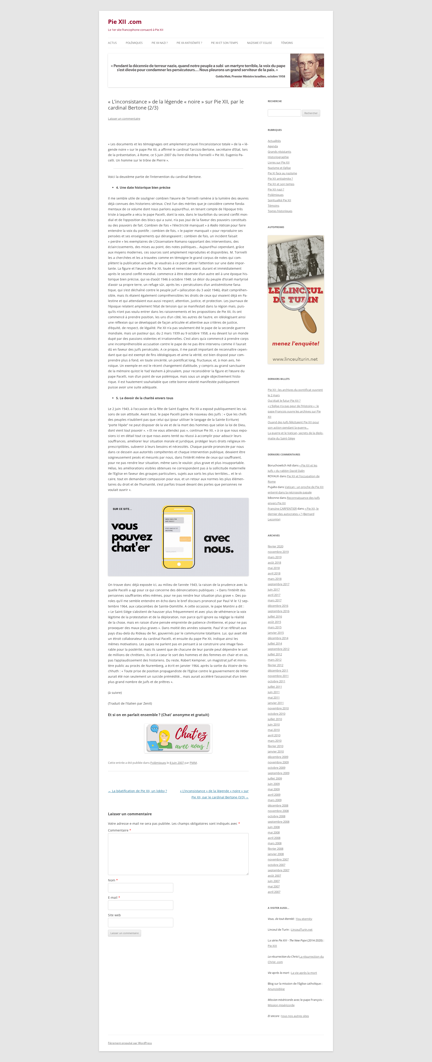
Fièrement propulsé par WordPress (130, 1043)
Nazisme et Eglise (259, 43)
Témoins (287, 43)
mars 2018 (274, 579)
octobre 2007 (276, 865)
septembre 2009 (278, 773)
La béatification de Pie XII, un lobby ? (137, 791)
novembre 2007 (278, 859)
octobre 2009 (276, 768)
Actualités (274, 141)
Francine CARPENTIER (282, 508)
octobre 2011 (276, 681)
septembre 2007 (278, 870)
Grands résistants (279, 152)
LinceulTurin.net (302, 930)
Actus (112, 43)
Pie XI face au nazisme (282, 173)
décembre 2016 (278, 606)
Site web (114, 915)
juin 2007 (274, 881)
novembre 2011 (278, 676)
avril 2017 (274, 595)
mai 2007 (274, 886)
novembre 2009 (278, 762)
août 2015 (274, 622)
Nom (113, 880)
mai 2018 (274, 568)
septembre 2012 (278, 649)
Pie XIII (272, 946)
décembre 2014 (278, 638)
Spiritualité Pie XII (279, 200)
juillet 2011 (275, 687)
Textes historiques (280, 211)
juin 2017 (274, 589)
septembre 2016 (278, 611)
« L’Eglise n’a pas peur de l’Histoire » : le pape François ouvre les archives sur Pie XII (294, 411)
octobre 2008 (276, 816)
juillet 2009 (275, 778)
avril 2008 (274, 838)
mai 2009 (274, 789)
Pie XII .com (125, 22)
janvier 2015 (276, 633)
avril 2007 (274, 892)
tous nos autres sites (295, 1016)
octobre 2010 (276, 714)
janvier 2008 (276, 854)
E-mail (114, 897)
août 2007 (274, 876)
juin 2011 (274, 692)
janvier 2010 (276, 751)
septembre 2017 (278, 584)
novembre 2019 (278, 552)
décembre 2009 (278, 757)
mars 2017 (274, 600)
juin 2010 (274, 724)
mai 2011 (274, 697)
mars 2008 (274, 843)
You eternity (304, 919)
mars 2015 (274, 627)
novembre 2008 (278, 811)
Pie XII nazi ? (160, 43)
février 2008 (275, 849)
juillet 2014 (275, 643)
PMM (193, 763)
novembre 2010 (278, 708)
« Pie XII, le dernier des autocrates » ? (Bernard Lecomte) (293, 513)
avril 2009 (274, 795)
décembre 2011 (278, 670)
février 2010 (275, 746)
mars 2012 (274, 660)
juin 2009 (274, 784)
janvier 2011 (276, 703)
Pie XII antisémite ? (189, 43)
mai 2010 (274, 730)
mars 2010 (274, 741)
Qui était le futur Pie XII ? (284, 401)
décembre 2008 (278, 805)
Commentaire (119, 830)
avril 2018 (274, 573)
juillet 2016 (275, 616)
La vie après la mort (304, 973)
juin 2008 (274, 827)
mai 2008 (274, 832)
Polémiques (134, 43)
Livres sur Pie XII (279, 162)
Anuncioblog (276, 989)
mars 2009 (274, 800)
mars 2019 (274, 557)
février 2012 (275, 665)
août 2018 (274, 562)
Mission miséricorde (281, 1005)
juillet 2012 (275, 654)
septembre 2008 (278, 822)
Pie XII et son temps (224, 43)
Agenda (273, 146)
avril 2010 (274, 735)
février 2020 (275, 546)
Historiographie (278, 157)
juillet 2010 (275, 719)
